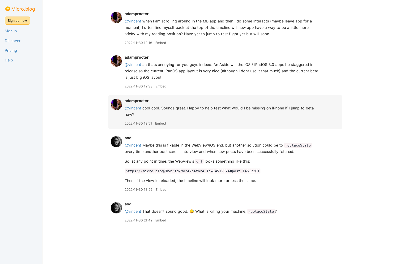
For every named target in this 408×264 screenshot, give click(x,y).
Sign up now (17, 20)
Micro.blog (23, 9)
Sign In (11, 31)
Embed (160, 43)
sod (128, 137)
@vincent (133, 21)
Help (9, 60)
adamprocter (137, 13)
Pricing (11, 50)
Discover (13, 40)
